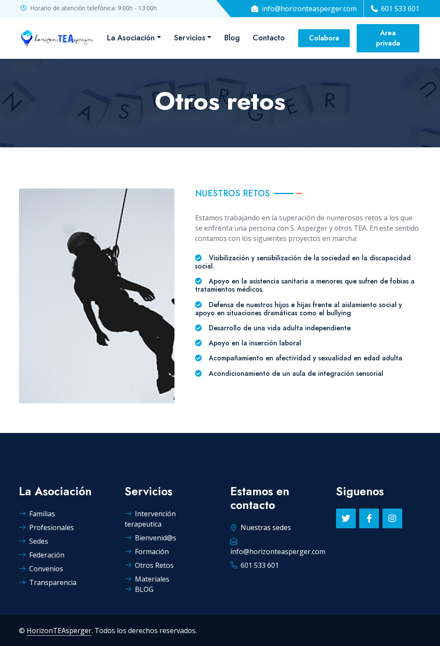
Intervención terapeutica (150, 519)
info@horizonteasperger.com (309, 8)
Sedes (38, 541)
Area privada (388, 38)
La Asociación (131, 37)
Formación (152, 551)
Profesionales (51, 527)
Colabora (324, 38)
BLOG (144, 589)
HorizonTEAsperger (59, 630)
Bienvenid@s (155, 537)
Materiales (152, 579)
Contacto (269, 37)
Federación (46, 555)
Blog (232, 37)
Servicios (189, 37)
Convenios (46, 568)
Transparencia (52, 582)
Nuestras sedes (266, 527)
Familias (42, 513)
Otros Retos (154, 565)
